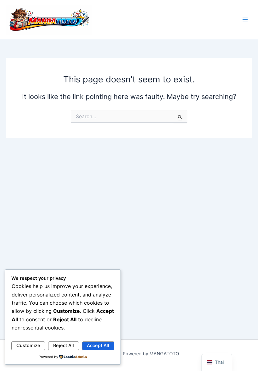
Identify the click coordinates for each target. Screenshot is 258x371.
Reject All (63, 345)
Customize (28, 345)
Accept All (98, 345)
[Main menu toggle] (245, 19)
